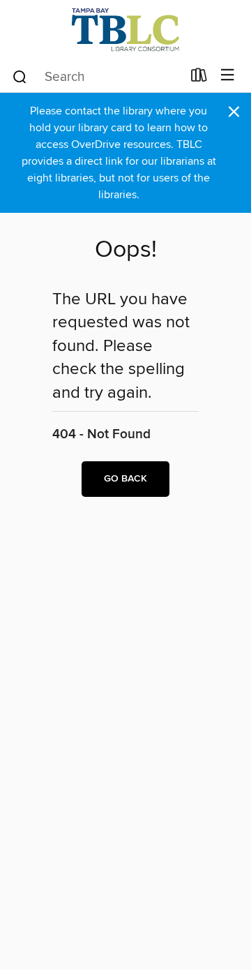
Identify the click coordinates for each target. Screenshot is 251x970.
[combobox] (96, 77)
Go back (125, 478)
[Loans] (199, 78)
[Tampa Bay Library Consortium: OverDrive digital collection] (125, 29)
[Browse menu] (228, 75)
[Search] (19, 76)
